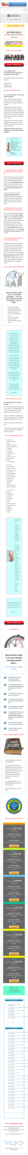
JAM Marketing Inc (17, 1148)
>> (15, 1114)
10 (21, 1112)
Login (20, 1144)
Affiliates (17, 1143)
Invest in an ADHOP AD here (14, 992)
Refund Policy (9, 1143)
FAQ (10, 1141)
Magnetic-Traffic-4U (15, 1134)
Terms (15, 1141)
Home (5, 1141)
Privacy (21, 1141)
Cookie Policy (13, 1144)
